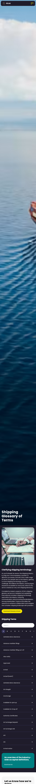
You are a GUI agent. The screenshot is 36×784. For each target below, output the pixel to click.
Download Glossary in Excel (12, 611)
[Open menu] (30, 3)
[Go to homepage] (7, 3)
